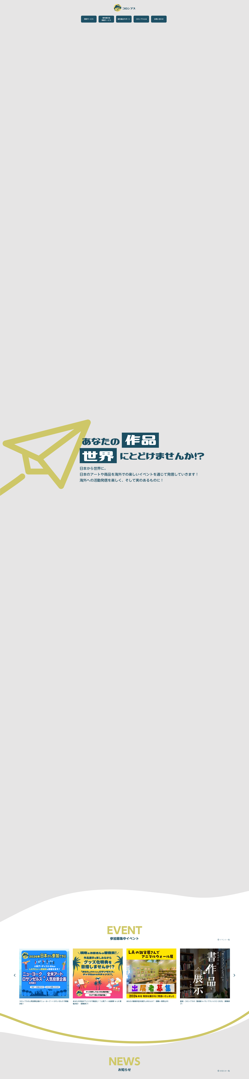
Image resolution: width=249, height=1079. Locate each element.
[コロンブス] (124, 7)
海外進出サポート (124, 19)
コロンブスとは (141, 19)
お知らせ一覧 (224, 1071)
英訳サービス (88, 19)
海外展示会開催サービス (106, 19)
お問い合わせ (159, 19)
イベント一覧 (224, 940)
